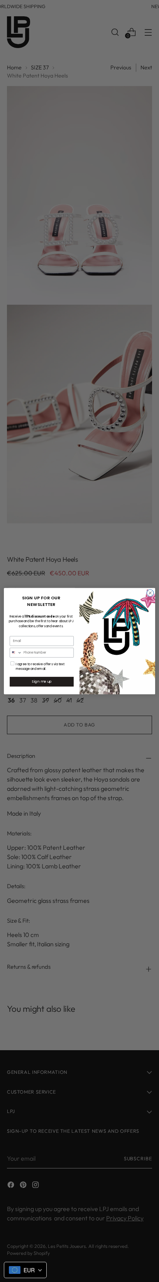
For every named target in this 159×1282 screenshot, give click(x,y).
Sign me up (41, 681)
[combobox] (16, 652)
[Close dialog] (150, 592)
